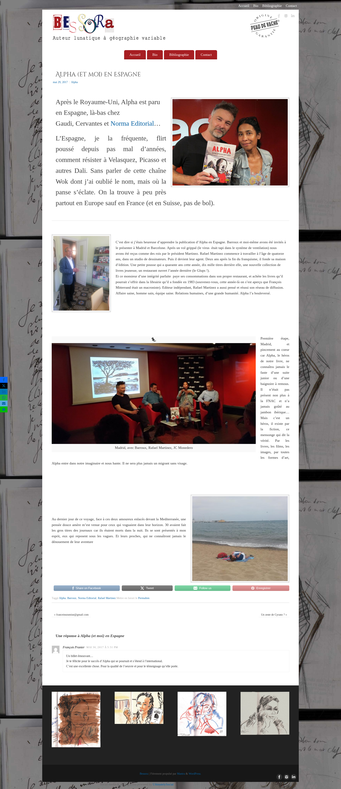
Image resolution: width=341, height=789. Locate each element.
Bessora (144, 773)
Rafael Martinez (107, 598)
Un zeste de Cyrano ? (274, 614)
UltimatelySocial (163, 784)
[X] (3, 386)
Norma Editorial (132, 123)
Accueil (243, 6)
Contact (291, 6)
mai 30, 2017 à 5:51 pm (102, 647)
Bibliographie (272, 6)
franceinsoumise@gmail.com (71, 614)
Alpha (74, 82)
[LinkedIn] (293, 16)
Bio (255, 6)
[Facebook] (279, 16)
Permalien (143, 598)
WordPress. (195, 773)
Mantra (181, 773)
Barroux (71, 598)
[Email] (3, 403)
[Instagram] (286, 16)
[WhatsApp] (3, 398)
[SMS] (3, 409)
